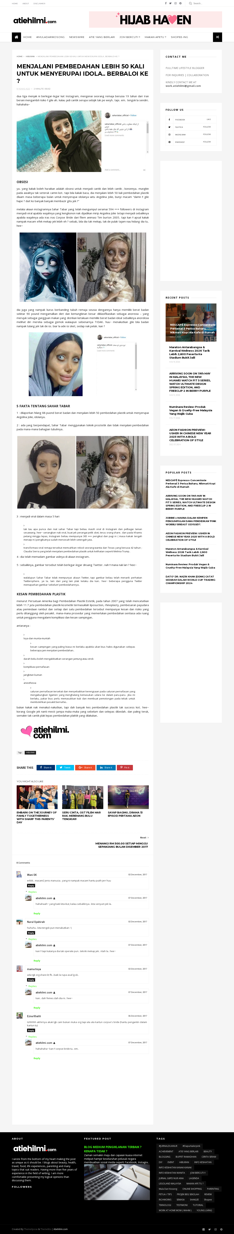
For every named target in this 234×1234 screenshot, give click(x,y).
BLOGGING (164, 1156)
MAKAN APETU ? (155, 37)
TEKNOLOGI (165, 1205)
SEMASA (181, 1199)
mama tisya (34, 969)
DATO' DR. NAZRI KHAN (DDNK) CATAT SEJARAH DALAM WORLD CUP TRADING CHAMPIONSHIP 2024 (190, 580)
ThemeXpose (31, 1229)
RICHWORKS (165, 1199)
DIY (160, 1162)
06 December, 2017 (137, 1016)
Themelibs (45, 1229)
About (25, 3)
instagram (193, 134)
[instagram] (175, 3)
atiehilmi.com (44, 898)
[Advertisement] (191, 221)
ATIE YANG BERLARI (102, 37)
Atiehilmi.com (61, 1229)
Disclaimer (39, 3)
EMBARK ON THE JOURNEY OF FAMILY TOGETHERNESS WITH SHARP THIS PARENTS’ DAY (36, 817)
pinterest (193, 142)
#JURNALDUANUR (168, 1146)
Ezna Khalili (34, 1016)
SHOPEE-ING (179, 37)
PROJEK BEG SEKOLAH (188, 1194)
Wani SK (32, 874)
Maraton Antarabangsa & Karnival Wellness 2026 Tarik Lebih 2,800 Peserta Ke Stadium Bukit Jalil (187, 552)
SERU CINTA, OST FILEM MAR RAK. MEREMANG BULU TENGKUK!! (81, 816)
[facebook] (166, 3)
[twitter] (170, 3)
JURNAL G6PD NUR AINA (171, 1178)
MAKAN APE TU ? (194, 1183)
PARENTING (213, 1188)
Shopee (208, 1199)
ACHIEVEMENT (166, 1151)
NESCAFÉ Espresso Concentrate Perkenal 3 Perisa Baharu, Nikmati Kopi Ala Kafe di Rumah (190, 483)
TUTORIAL (198, 1205)
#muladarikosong (50, 37)
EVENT (171, 1162)
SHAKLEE (194, 1199)
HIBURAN (30, 56)
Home (15, 3)
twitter (193, 127)
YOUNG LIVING (204, 1210)
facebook (193, 119)
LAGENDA (194, 1178)
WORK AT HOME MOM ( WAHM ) (175, 1210)
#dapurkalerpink (191, 1146)
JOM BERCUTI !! (130, 37)
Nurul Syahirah (36, 921)
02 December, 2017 (137, 874)
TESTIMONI (182, 1205)
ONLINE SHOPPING (192, 1188)
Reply (31, 885)
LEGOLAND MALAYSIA (170, 1183)
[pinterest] (180, 3)
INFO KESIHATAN (203, 1162)
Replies (33, 891)
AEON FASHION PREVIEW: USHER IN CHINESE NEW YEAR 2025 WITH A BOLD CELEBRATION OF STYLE (190, 536)
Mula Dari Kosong (168, 1188)
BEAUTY (208, 1151)
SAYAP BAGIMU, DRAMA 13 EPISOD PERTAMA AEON (125, 814)
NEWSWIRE (76, 37)
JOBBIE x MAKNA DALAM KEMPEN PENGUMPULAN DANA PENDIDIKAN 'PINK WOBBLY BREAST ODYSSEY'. (191, 521)
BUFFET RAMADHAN (186, 1156)
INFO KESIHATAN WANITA (172, 1172)
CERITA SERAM (209, 1156)
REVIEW (208, 1194)
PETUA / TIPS (165, 1194)
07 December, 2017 (137, 898)
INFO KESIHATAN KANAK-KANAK (175, 1167)
